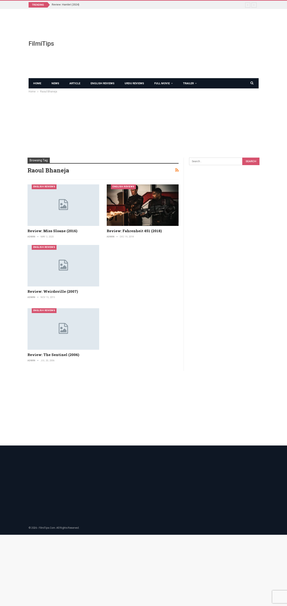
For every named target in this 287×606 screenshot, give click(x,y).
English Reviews (102, 83)
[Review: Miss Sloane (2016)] (63, 205)
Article (74, 83)
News (55, 83)
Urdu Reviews (134, 83)
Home (37, 83)
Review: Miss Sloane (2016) (52, 230)
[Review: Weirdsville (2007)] (63, 265)
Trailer (188, 83)
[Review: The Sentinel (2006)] (63, 329)
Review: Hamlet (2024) (65, 4)
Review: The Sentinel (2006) (53, 354)
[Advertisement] (183, 43)
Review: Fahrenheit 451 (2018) (134, 230)
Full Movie (162, 83)
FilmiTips (41, 43)
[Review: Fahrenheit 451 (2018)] (143, 205)
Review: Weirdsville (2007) (53, 291)
